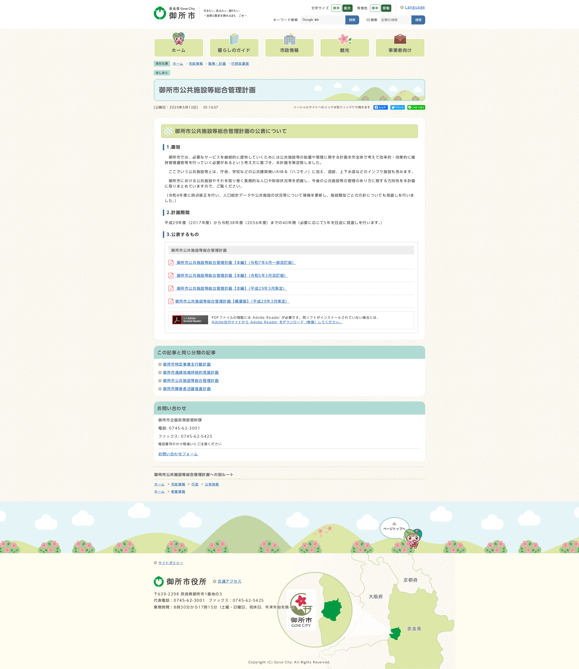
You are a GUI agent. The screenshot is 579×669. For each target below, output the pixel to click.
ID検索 (372, 20)
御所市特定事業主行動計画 (187, 364)
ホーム (178, 63)
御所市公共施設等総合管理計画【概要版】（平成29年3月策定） (232, 301)
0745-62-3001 (189, 600)
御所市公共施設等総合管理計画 (191, 380)
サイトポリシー (171, 563)
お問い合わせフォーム (178, 454)
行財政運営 (240, 63)
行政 (195, 484)
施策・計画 (217, 63)
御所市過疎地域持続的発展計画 (191, 372)
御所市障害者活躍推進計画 (187, 389)
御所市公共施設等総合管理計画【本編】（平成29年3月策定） (231, 288)
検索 (352, 20)
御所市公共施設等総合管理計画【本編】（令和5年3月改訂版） (231, 275)
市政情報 (196, 63)
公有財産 (212, 484)
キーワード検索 (285, 20)
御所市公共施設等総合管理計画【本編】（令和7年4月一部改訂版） (235, 262)
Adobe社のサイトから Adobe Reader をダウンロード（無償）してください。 (277, 322)
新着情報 (178, 491)
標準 (336, 8)
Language (415, 7)
